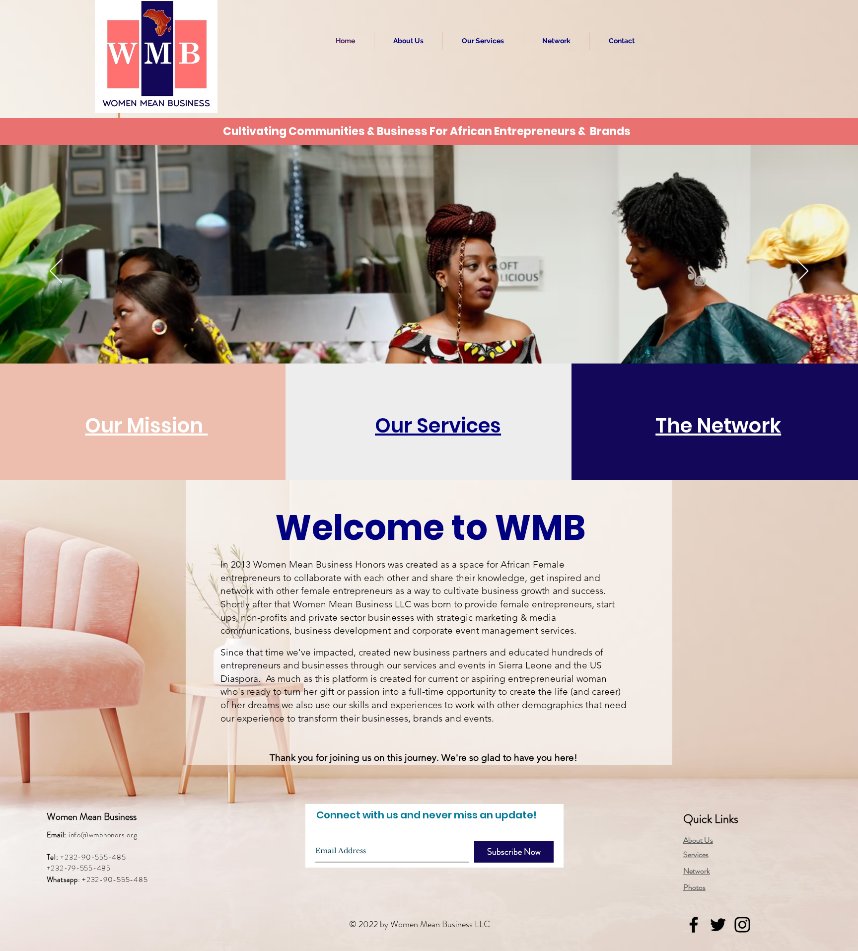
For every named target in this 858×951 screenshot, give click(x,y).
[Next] (802, 272)
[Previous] (56, 272)
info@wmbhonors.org (103, 834)
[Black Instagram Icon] (742, 924)
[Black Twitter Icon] (718, 924)
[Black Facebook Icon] (693, 924)
